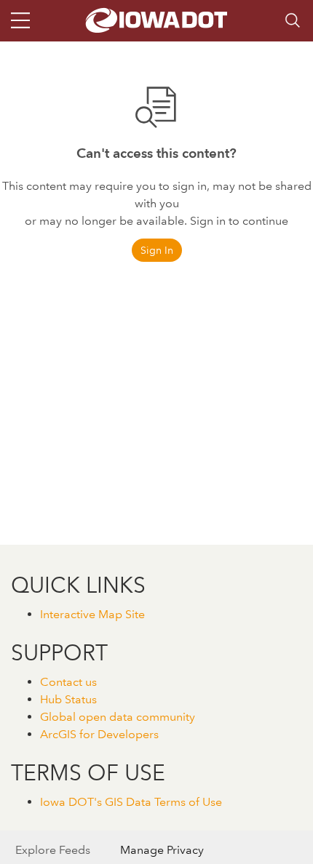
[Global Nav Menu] (20, 20)
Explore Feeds (52, 850)
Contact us (68, 682)
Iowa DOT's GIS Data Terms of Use (131, 802)
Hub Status (68, 699)
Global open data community (117, 717)
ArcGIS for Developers (99, 734)
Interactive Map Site (92, 614)
